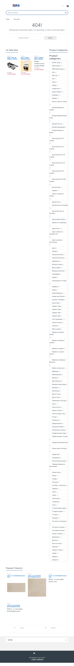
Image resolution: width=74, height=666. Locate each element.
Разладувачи (56, 457)
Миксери (54, 378)
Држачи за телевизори (59, 222)
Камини (54, 277)
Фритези (9, 56)
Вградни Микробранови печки (58, 117)
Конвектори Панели (58, 296)
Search (65, 13)
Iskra (53, 72)
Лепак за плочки (57, 322)
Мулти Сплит (56, 397)
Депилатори (56, 202)
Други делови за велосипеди (56, 241)
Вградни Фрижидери (58, 127)
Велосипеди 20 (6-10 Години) (57, 156)
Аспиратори (56, 88)
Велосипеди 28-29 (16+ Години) (57, 180)
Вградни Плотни (57, 124)
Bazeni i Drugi (56, 62)
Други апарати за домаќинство (56, 233)
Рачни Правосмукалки (59, 461)
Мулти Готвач (56, 394)
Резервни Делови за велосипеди (57, 465)
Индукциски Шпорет (58, 271)
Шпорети (23, 56)
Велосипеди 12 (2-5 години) (56, 139)
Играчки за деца (57, 264)
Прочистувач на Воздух (59, 448)
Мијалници (55, 371)
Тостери (54, 514)
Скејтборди (55, 498)
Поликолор (55, 420)
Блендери (55, 95)
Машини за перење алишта (56, 333)
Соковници (55, 501)
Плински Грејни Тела (58, 413)
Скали (54, 492)
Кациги (54, 290)
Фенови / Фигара (57, 533)
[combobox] (34, 13)
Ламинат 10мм (56, 306)
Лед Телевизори (57, 319)
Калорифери (56, 274)
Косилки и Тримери (58, 299)
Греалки (54, 190)
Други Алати (56, 228)
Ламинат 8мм (56, 316)
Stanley (54, 85)
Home (7, 19)
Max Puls (54, 75)
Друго (54, 248)
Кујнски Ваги (56, 303)
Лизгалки (55, 325)
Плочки (54, 417)
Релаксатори (56, 472)
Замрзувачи (55, 261)
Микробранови (56, 374)
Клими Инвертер (57, 293)
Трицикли (55, 518)
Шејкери (54, 556)
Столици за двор (57, 511)
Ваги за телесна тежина (59, 101)
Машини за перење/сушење (57, 341)
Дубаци (54, 251)
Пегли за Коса (56, 407)
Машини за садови (58, 348)
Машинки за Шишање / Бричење (57, 361)
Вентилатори (56, 187)
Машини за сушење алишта (56, 353)
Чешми (54, 553)
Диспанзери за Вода (58, 219)
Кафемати (55, 286)
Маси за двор (56, 329)
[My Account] (63, 5)
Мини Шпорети (56, 381)
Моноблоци (55, 391)
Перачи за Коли (57, 410)
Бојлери (54, 98)
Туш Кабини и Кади (58, 530)
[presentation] (67, 629)
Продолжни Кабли (57, 426)
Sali (53, 78)
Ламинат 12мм (56, 309)
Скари (54, 495)
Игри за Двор (56, 267)
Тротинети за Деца (58, 527)
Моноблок (55, 387)
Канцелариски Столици (59, 280)
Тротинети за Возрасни (59, 521)
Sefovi (54, 82)
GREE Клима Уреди (58, 69)
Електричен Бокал (57, 254)
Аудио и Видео (56, 92)
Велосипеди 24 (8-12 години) (57, 164)
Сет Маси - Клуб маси (59, 485)
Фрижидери (55, 537)
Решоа (54, 475)
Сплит (54, 505)
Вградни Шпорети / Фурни (56, 131)
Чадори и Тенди (57, 550)
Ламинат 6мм (56, 312)
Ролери (54, 479)
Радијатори (55, 454)
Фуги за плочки (56, 543)
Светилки (55, 482)
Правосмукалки (57, 423)
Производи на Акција (58, 430)
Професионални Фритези (60, 442)
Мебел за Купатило (58, 368)
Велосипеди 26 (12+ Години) (56, 172)
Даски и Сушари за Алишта (56, 195)
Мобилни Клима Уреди (59, 384)
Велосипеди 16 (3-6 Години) (56, 148)
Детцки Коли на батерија (60, 205)
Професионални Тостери (60, 436)
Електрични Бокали (58, 258)
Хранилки (55, 546)
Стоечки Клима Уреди (59, 508)
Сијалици (55, 488)
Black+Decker (56, 65)
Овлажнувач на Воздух (59, 400)
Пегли (54, 404)
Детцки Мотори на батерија (56, 212)
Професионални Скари (59, 433)
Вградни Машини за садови (56, 108)
